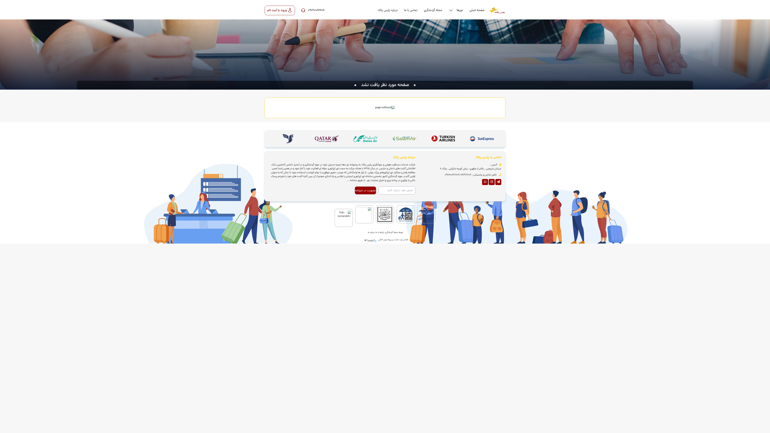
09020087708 (452, 175)
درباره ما (371, 232)
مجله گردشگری (391, 232)
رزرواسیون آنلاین (385, 239)
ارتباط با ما (379, 232)
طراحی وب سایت (401, 239)
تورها (401, 232)
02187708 (465, 175)
